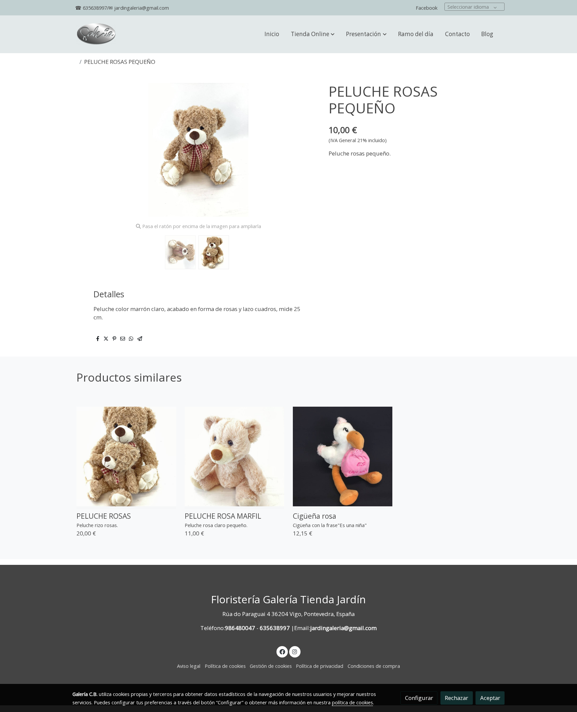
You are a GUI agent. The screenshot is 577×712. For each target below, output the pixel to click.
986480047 (240, 628)
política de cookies (352, 702)
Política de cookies (225, 666)
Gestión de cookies (271, 666)
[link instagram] (295, 651)
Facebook (426, 7)
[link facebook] (282, 651)
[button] (312, 34)
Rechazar (456, 698)
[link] (96, 34)
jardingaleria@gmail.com (343, 628)
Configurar (419, 698)
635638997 (275, 628)
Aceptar (490, 698)
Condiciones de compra (374, 666)
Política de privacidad (319, 666)
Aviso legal (188, 666)
